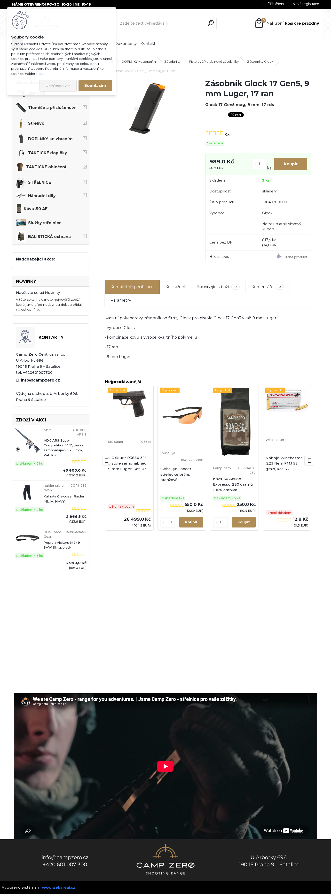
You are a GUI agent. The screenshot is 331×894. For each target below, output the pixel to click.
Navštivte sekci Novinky (38, 292)
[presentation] (107, 461)
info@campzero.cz (40, 380)
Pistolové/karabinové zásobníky (214, 61)
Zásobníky (172, 61)
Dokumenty (126, 43)
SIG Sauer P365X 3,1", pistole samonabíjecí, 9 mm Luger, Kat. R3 (128, 463)
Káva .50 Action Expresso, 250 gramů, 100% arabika (233, 484)
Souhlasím (95, 85)
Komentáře (266, 286)
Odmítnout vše (58, 86)
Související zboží (216, 286)
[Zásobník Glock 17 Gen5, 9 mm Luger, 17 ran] (147, 108)
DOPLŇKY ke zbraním (138, 61)
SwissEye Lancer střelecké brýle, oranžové (175, 474)
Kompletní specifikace (132, 286)
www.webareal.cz (58, 887)
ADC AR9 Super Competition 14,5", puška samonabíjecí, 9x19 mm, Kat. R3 (64, 447)
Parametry (120, 300)
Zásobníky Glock (260, 61)
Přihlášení (276, 4)
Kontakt (148, 43)
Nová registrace (305, 4)
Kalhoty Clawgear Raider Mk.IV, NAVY (64, 498)
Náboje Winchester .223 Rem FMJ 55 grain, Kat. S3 (284, 463)
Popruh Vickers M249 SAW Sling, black (62, 545)
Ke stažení (175, 286)
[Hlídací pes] (284, 256)
